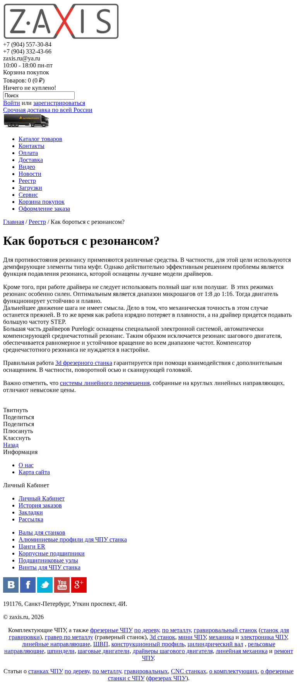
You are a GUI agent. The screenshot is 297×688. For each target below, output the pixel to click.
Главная (13, 221)
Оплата (28, 153)
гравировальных (146, 671)
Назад (11, 445)
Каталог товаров (40, 139)
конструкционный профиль (147, 644)
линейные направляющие (56, 644)
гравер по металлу (69, 637)
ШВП (100, 644)
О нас (26, 465)
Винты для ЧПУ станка (49, 567)
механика (221, 637)
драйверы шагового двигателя (173, 651)
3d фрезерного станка (83, 362)
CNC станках (188, 671)
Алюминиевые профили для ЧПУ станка (73, 539)
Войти (11, 103)
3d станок (162, 637)
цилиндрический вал (215, 644)
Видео (27, 166)
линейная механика (242, 651)
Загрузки (30, 187)
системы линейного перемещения (105, 383)
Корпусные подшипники (52, 553)
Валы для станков (42, 532)
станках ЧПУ (45, 671)
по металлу (176, 630)
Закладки (31, 512)
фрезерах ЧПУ (167, 678)
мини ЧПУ (192, 637)
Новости (30, 173)
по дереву (146, 630)
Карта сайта (34, 472)
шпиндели (61, 651)
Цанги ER (32, 546)
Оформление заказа (44, 208)
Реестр (27, 180)
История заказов (40, 505)
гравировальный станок (225, 630)
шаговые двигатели (104, 651)
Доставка (31, 160)
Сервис (28, 194)
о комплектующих (233, 671)
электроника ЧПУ (264, 637)
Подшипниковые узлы (48, 560)
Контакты (31, 146)
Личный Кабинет (42, 498)
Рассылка (31, 519)
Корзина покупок (42, 201)
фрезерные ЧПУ (111, 630)
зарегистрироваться (59, 103)
